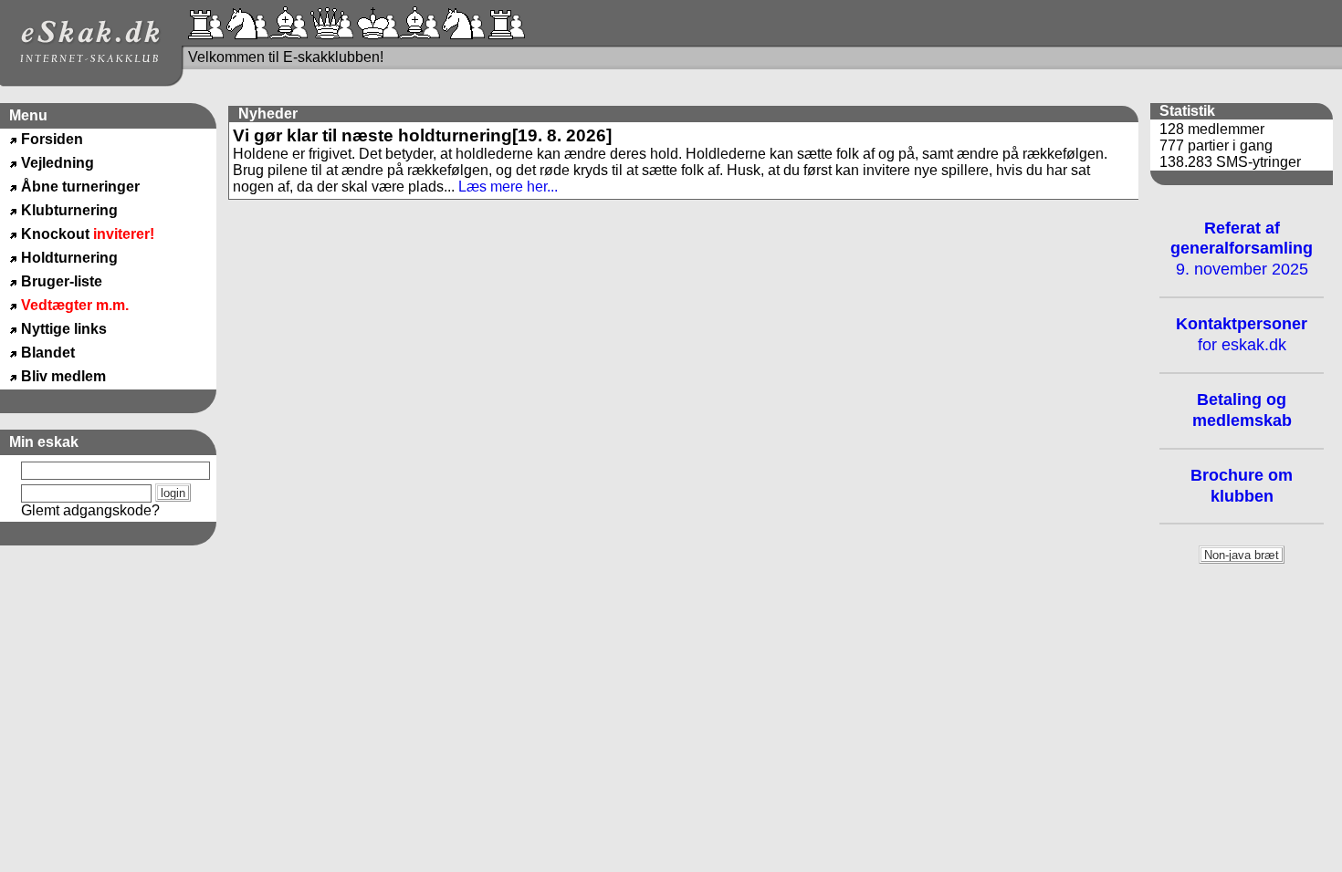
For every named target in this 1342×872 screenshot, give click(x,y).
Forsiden (52, 139)
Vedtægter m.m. (75, 305)
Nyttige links (64, 329)
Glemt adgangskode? (90, 510)
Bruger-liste (61, 281)
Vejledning (57, 163)
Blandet (48, 352)
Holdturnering (69, 257)
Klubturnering (69, 210)
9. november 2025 (1241, 249)
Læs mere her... (508, 186)
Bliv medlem (63, 376)
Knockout (87, 234)
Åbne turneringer (80, 186)
